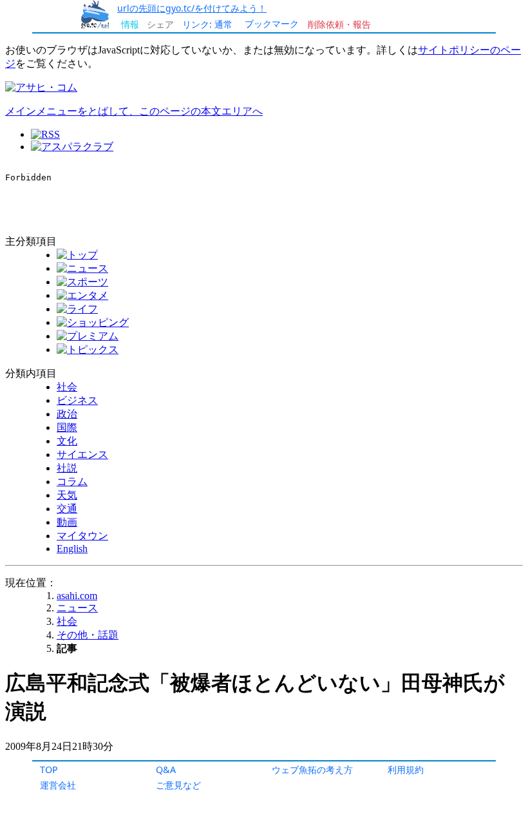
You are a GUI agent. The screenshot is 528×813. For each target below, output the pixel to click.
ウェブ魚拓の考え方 (312, 769)
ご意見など (178, 785)
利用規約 (406, 769)
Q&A (166, 769)
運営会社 (58, 785)
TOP (49, 769)
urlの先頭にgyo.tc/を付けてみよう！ (192, 8)
